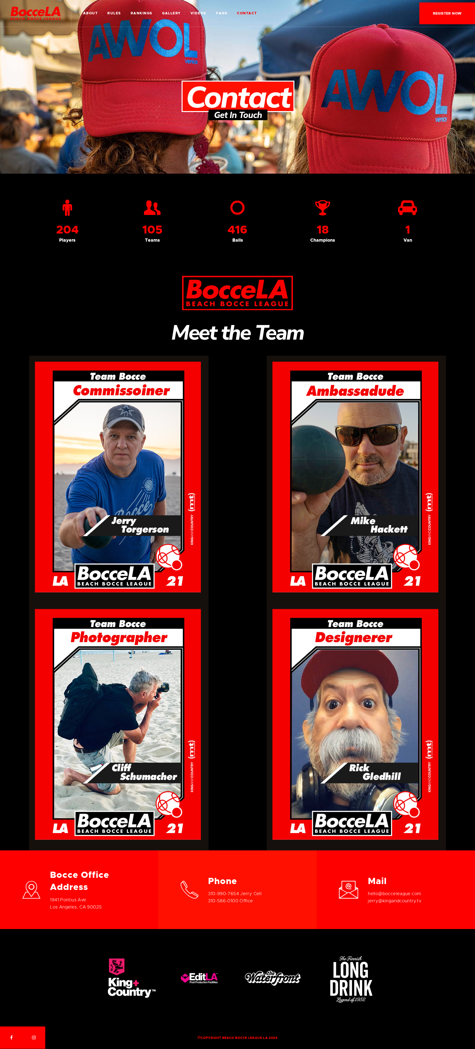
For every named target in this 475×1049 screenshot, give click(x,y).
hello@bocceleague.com (394, 893)
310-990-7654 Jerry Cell (234, 893)
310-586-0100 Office (230, 901)
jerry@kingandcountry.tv (394, 901)
